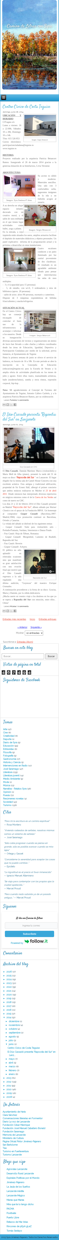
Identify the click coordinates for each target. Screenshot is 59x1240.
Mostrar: (20, 633)
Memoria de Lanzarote (14, 1135)
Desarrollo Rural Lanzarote (20, 1173)
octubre (13, 1029)
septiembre (15, 1032)
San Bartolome (10, 1144)
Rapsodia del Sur (25, 477)
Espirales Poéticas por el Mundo (23, 1178)
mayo (12, 1059)
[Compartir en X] (11, 404)
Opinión (7, 792)
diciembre (14, 1021)
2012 (9, 1081)
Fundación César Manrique (16, 1125)
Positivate (11, 1213)
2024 (9, 979)
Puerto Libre (13, 1217)
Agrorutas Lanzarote (17, 1169)
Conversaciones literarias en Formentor (23, 1118)
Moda (6, 782)
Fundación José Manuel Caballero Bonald (24, 1128)
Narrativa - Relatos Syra (15, 788)
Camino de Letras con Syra (29, 26)
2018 (9, 1002)
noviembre (14, 1025)
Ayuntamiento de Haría (14, 1111)
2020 (9, 994)
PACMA (10, 1208)
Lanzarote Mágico (16, 1195)
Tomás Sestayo (14, 1230)
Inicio (32, 619)
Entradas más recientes (14, 619)
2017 (9, 1006)
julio (11, 1040)
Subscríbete (29, 934)
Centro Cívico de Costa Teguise (26, 107)
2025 (9, 975)
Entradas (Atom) (25, 642)
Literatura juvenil (11, 775)
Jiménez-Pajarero (15, 1182)
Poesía (6, 795)
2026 (9, 971)
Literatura (8, 772)
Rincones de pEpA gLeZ (19, 1226)
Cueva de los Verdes (44, 497)
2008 (9, 1097)
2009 (9, 1093)
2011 (9, 1085)
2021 (9, 991)
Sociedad (8, 802)
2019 (9, 998)
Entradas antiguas (47, 619)
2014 (9, 1017)
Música (13, 606)
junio (11, 1044)
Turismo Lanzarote (12, 1154)
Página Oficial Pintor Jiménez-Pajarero (22, 1141)
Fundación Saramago (13, 1131)
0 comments (23, 606)
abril (11, 1062)
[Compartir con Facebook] (15, 404)
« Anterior (22, 627)
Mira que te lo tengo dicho (20, 1204)
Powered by (17, 943)
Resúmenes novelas (13, 798)
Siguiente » (36, 627)
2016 (9, 1010)
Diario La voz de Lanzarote (16, 1121)
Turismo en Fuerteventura (16, 1151)
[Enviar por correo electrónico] (4, 404)
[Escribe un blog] (7, 404)
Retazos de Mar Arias (17, 1222)
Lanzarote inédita (15, 1191)
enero (12, 1074)
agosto (13, 1036)
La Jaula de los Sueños (18, 1186)
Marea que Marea (15, 1200)
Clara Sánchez (10, 1115)
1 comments (23, 400)
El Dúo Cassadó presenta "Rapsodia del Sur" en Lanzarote (29, 417)
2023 (9, 983)
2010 (9, 1089)
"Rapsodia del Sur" (22, 507)
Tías (5, 1148)
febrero (13, 1070)
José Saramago (11, 769)
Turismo (13, 400)
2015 (9, 1013)
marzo (12, 1066)
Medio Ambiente (12, 779)
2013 (9, 1078)
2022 (9, 987)
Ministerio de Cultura (13, 1138)
